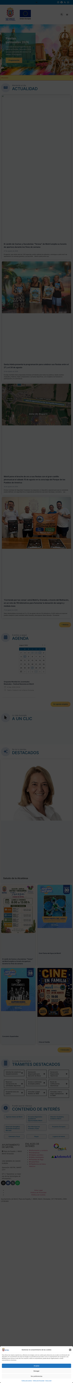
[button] (70, 1350)
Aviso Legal (48, 1380)
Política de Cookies (27, 1380)
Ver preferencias (36, 1376)
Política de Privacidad (38, 1380)
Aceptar (36, 1366)
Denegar (36, 1371)
